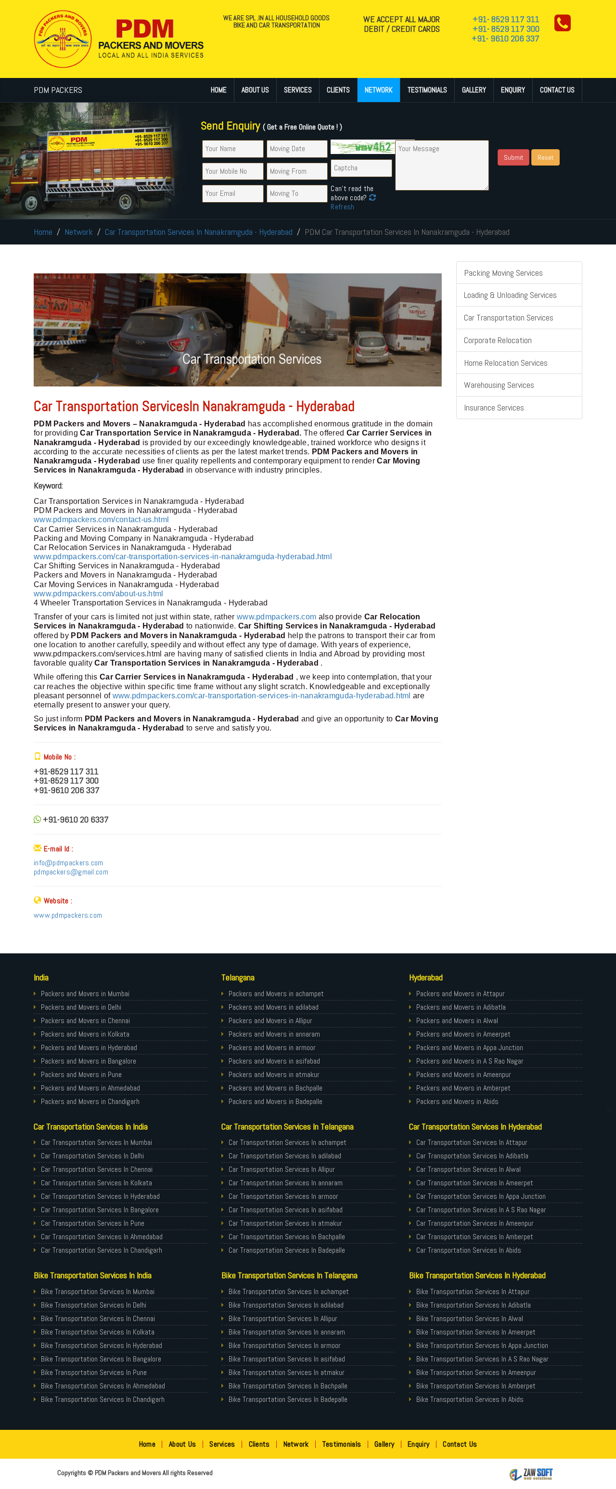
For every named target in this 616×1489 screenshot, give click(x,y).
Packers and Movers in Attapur (460, 993)
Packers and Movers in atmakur (274, 1074)
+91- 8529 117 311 (506, 19)
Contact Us (557, 89)
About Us (255, 89)
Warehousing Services (499, 384)
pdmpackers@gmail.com (71, 872)
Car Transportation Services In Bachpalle (287, 1237)
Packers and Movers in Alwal (457, 1020)
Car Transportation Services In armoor (283, 1196)
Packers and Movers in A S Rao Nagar (470, 1061)
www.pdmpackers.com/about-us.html (99, 594)
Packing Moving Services (503, 272)
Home (219, 89)
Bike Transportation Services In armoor (285, 1345)
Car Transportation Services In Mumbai (96, 1142)
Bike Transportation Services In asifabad (287, 1359)
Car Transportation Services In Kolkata (96, 1183)
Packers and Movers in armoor (272, 1047)
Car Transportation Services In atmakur (285, 1223)
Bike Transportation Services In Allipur (283, 1318)
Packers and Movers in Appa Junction (469, 1047)
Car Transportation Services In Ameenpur (475, 1223)
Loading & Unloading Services (510, 294)
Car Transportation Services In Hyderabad (100, 1196)
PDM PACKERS (58, 89)
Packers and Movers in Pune (81, 1074)
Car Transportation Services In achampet (287, 1142)
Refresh (342, 207)
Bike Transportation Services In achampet (289, 1291)
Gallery (474, 89)
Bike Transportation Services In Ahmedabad (103, 1386)
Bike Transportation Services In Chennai (98, 1318)
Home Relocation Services (506, 362)
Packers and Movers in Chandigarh (90, 1101)
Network (379, 89)
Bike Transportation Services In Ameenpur (476, 1372)
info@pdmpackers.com (68, 863)
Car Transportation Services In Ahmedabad (102, 1237)
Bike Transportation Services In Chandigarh (103, 1399)
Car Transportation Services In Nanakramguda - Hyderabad (199, 231)
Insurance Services (494, 407)
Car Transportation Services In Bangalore (100, 1210)
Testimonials (427, 89)
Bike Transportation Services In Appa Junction (482, 1345)
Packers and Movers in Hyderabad (89, 1047)
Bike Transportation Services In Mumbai (97, 1291)
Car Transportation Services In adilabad (285, 1156)
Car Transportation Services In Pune (92, 1223)
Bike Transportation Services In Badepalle (288, 1399)
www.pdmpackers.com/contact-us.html (101, 519)
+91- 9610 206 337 (505, 38)
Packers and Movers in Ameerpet (463, 1034)
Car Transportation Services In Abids (468, 1250)
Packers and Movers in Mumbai (85, 993)
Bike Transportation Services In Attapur (473, 1291)
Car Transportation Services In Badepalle (287, 1250)
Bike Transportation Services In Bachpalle (288, 1386)
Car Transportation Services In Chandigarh (101, 1250)
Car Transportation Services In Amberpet (474, 1237)
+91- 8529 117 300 (506, 28)
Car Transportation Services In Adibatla (472, 1156)
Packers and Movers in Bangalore (88, 1061)
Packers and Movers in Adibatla (461, 1007)
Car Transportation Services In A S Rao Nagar (481, 1210)
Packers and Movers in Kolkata (85, 1034)
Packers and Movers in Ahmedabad (90, 1088)
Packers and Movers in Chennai (85, 1020)
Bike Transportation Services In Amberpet (476, 1386)
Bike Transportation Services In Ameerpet (476, 1332)
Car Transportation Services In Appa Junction (481, 1196)
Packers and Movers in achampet (276, 993)
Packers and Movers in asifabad (274, 1061)
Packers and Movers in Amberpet (463, 1088)
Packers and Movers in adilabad (274, 1007)
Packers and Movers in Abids (457, 1101)
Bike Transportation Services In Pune (94, 1372)
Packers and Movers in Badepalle (275, 1101)
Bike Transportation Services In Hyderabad (101, 1345)
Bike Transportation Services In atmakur (287, 1372)
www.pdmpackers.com (276, 617)
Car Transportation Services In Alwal (468, 1169)
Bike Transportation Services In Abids (470, 1399)
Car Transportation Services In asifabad (286, 1210)
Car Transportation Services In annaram (286, 1183)
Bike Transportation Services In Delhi (93, 1305)
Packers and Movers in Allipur (270, 1020)
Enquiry (513, 89)
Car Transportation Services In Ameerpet (474, 1183)
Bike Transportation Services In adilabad (286, 1305)
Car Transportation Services (508, 317)
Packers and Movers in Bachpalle (275, 1088)
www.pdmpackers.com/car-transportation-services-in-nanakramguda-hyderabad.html (183, 556)
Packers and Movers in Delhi (81, 1007)
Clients (338, 89)
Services (298, 89)
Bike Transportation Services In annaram (287, 1332)
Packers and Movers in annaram (274, 1034)
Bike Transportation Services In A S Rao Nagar (482, 1359)
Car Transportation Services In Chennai (97, 1169)
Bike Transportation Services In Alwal (469, 1318)
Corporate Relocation (498, 340)
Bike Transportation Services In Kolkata (97, 1332)
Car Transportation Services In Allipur (282, 1169)
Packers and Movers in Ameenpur (463, 1074)
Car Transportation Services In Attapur (471, 1142)
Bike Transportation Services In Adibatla (473, 1305)
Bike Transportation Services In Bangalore (101, 1359)
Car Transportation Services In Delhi (92, 1156)
